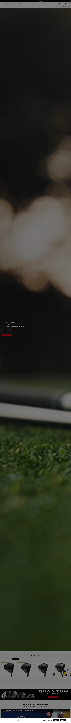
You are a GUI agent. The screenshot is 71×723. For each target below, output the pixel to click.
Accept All (62, 720)
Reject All (55, 720)
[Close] (69, 720)
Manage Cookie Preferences (47, 720)
